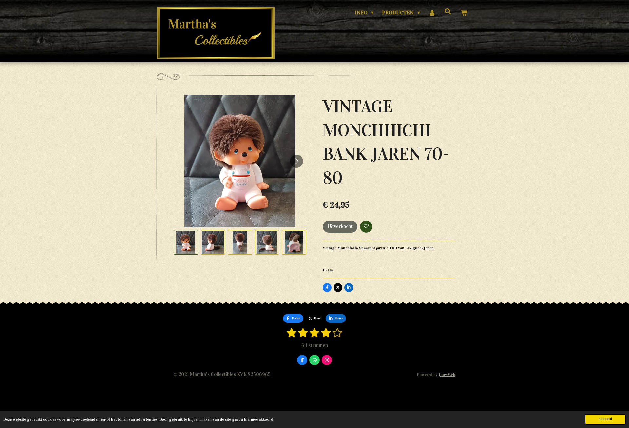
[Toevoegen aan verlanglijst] (366, 227)
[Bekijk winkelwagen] (464, 13)
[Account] (432, 13)
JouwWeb (447, 374)
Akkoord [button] (605, 419)
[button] (186, 242)
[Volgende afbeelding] (296, 161)
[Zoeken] (448, 11)
